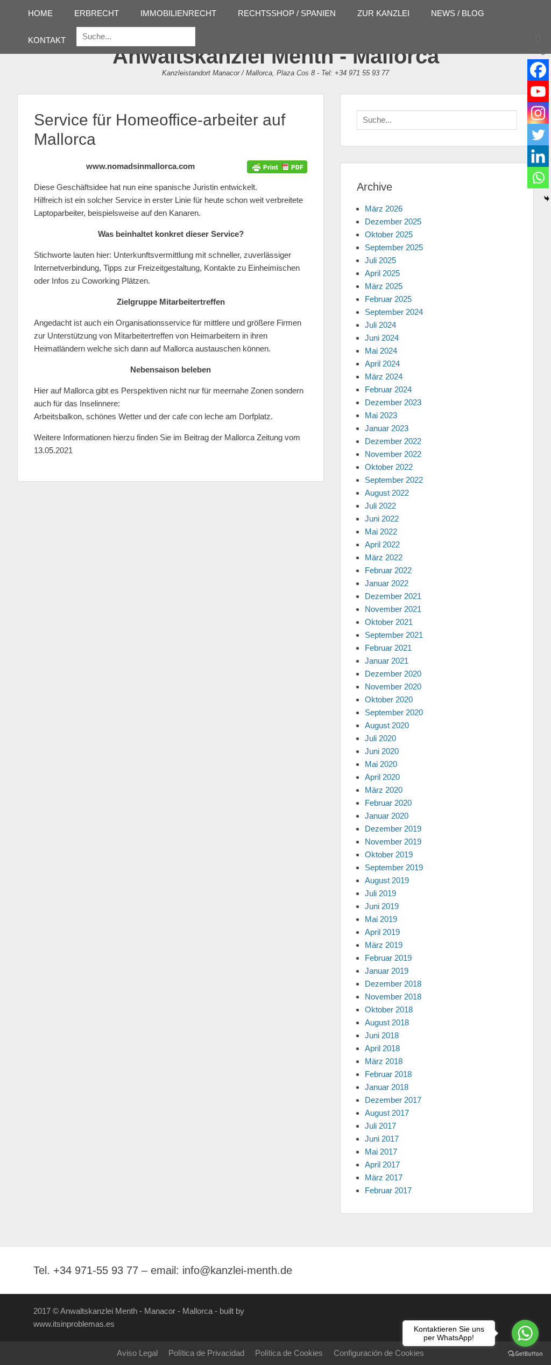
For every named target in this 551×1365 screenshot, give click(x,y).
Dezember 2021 (393, 596)
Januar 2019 (386, 970)
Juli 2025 (380, 260)
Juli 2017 (380, 1125)
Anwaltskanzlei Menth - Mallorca (275, 56)
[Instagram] (538, 113)
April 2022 (382, 544)
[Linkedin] (538, 156)
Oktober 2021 (389, 622)
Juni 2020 (382, 751)
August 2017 (387, 1112)
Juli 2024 (380, 324)
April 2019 (382, 932)
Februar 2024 (388, 389)
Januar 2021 (386, 660)
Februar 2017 (388, 1190)
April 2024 (382, 363)
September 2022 (394, 479)
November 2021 (393, 609)
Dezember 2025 (393, 221)
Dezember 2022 (393, 441)
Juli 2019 (380, 893)
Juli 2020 (380, 738)
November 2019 (393, 841)
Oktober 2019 (389, 854)
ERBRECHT (96, 13)
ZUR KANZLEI (383, 13)
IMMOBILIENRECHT (178, 13)
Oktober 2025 (389, 234)
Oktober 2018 (389, 1009)
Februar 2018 (388, 1074)
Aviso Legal (137, 1352)
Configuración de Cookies (379, 1352)
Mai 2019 (381, 919)
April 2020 (382, 777)
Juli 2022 (380, 505)
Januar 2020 (386, 815)
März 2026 (383, 208)
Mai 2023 (381, 415)
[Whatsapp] (538, 177)
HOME (40, 13)
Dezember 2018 (393, 983)
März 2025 (383, 286)
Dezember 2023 (393, 402)
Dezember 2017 (393, 1099)
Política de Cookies (289, 1352)
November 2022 (393, 454)
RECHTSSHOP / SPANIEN (287, 13)
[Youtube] (538, 91)
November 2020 (393, 686)
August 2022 (387, 492)
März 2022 (383, 557)
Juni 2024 (382, 337)
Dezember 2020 (393, 673)
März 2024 (383, 376)
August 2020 (387, 725)
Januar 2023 (386, 428)
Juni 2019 (382, 906)
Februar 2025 (388, 299)
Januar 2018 (386, 1087)
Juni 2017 (382, 1138)
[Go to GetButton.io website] (525, 1353)
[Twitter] (538, 134)
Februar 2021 (388, 647)
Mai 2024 (381, 350)
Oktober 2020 (389, 699)
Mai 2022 (381, 531)
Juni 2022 (382, 518)
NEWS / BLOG (457, 13)
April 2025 (382, 273)
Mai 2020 (381, 764)
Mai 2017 (381, 1151)
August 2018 (387, 1022)
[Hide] (546, 198)
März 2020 (383, 789)
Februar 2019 (388, 957)
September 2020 (394, 712)
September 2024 (394, 311)
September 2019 (394, 867)
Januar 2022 (386, 583)
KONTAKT (47, 40)
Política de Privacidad (206, 1352)
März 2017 (383, 1177)
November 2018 (393, 996)
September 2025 (394, 247)
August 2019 (387, 880)
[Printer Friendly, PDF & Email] (277, 166)
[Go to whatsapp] (525, 1333)
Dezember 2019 (393, 828)
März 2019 (383, 944)
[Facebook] (538, 70)
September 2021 (394, 634)
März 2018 (383, 1061)
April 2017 (382, 1164)
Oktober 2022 (389, 467)
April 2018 (382, 1048)
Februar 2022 (388, 570)
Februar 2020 (388, 802)
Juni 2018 (382, 1035)
